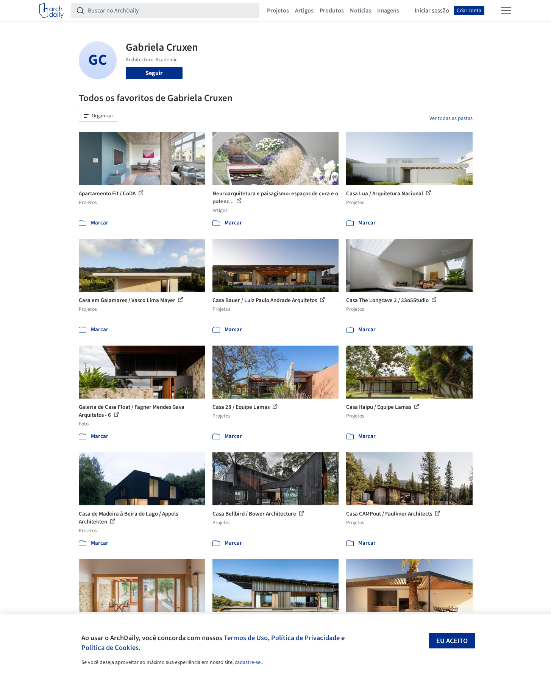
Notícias (360, 10)
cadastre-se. (248, 662)
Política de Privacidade (305, 638)
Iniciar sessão (432, 10)
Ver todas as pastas (451, 118)
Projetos (278, 10)
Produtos (332, 10)
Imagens (388, 10)
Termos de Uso (246, 638)
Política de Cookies (110, 648)
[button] (98, 116)
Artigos (304, 10)
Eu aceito (452, 641)
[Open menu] (506, 11)
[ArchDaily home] (51, 10)
